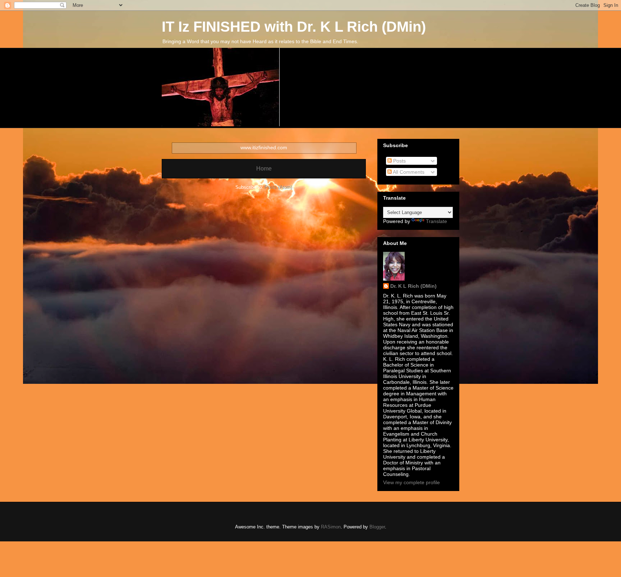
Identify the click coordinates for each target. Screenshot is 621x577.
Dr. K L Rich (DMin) (413, 286)
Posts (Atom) (278, 187)
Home (264, 168)
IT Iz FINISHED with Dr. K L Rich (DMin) (294, 27)
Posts (399, 161)
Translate (436, 221)
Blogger (377, 527)
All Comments (408, 172)
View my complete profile (411, 482)
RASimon (331, 527)
